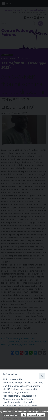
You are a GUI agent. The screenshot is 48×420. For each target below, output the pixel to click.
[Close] (42, 376)
